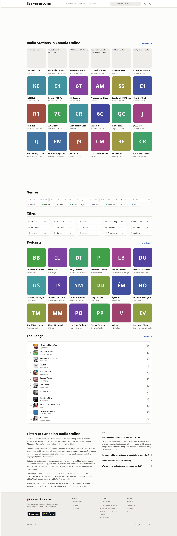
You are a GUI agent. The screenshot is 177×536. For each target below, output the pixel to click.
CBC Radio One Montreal (142, 153)
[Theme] (150, 4)
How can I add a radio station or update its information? (125, 455)
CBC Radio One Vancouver (57, 70)
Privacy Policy (139, 525)
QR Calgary (117, 126)
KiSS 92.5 (31, 98)
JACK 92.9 (74, 153)
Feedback (130, 512)
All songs (147, 336)
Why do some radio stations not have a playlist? (122, 466)
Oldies (106, 200)
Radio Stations (71, 4)
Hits (94, 200)
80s (74, 205)
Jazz (85, 205)
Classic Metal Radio (99, 153)
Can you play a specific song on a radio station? (121, 437)
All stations (146, 43)
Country (81, 200)
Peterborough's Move (57, 153)
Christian (47, 205)
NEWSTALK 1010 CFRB (79, 70)
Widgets (130, 508)
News (56, 200)
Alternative (112, 205)
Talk (44, 200)
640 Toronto (75, 98)
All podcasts (146, 243)
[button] (36, 58)
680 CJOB (95, 126)
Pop (32, 200)
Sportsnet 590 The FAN (121, 98)
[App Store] (34, 514)
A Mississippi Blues (99, 98)
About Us (130, 502)
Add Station (131, 505)
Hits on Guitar (118, 70)
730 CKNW (52, 126)
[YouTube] (148, 346)
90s (136, 205)
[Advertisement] (89, 24)
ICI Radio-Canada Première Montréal (100, 70)
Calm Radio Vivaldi (78, 126)
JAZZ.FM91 (138, 126)
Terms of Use (148, 525)
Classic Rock (121, 200)
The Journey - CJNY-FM (36, 153)
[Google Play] (49, 514)
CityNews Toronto (141, 70)
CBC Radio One (33, 70)
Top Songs (92, 4)
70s (125, 205)
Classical (97, 205)
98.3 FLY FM (117, 153)
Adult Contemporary (141, 200)
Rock (68, 200)
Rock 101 (31, 126)
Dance (61, 205)
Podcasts (82, 4)
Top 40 (33, 205)
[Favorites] (145, 4)
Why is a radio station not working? (117, 460)
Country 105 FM (55, 98)
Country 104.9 (139, 98)
